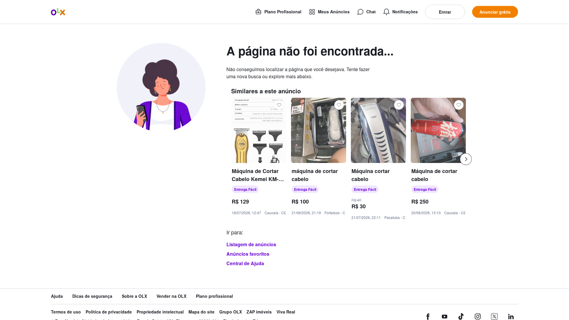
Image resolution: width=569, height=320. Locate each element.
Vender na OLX (171, 296)
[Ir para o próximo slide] (466, 159)
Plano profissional (214, 296)
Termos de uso (66, 312)
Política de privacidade (109, 312)
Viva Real (285, 312)
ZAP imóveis (259, 312)
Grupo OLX (230, 312)
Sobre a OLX (134, 296)
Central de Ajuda (245, 263)
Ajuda (57, 296)
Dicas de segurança (92, 296)
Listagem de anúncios (251, 244)
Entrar (445, 12)
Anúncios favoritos (247, 253)
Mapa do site (201, 312)
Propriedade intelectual (160, 312)
